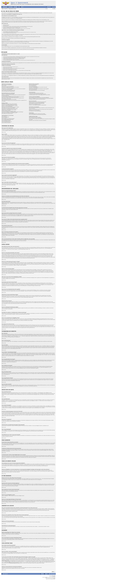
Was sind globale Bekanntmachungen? (8, 119)
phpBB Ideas (46, 552)
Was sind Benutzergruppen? (33, 86)
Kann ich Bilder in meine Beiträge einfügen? (8, 118)
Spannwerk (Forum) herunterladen (28, 49)
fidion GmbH (53, 575)
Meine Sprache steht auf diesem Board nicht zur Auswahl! (10, 97)
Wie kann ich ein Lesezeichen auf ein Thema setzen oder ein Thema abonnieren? (41, 109)
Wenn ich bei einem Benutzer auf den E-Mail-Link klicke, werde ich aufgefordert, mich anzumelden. (14, 101)
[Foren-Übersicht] (6, 3)
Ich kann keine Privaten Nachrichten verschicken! (36, 93)
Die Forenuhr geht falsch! (5, 95)
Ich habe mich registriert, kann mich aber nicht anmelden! (10, 87)
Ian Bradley (53, 576)
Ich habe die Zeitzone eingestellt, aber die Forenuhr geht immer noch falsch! (13, 96)
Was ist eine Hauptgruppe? (33, 89)
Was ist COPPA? (4, 85)
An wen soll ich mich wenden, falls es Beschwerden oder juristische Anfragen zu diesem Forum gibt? (42, 119)
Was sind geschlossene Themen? (7, 121)
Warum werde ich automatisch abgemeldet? (8, 90)
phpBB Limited (19, 215)
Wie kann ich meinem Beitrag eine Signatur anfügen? (9, 105)
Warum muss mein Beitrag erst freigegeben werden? (9, 112)
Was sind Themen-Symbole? (6, 122)
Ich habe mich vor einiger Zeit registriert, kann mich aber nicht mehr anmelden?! (13, 88)
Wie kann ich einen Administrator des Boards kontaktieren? (37, 120)
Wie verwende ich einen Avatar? (6, 98)
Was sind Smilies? (4, 117)
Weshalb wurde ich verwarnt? (6, 110)
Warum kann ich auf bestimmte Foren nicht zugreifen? (10, 108)
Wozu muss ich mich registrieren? (7, 84)
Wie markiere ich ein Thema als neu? (7, 113)
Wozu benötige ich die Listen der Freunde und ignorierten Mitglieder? (39, 97)
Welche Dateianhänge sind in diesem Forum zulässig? (37, 113)
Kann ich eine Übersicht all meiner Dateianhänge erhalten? (37, 114)
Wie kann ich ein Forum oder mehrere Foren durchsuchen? (37, 101)
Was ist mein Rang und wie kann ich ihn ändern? (9, 99)
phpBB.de (25, 215)
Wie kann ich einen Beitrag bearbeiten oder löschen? (9, 104)
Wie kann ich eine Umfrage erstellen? (7, 106)
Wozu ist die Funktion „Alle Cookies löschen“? (8, 91)
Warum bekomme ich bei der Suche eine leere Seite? (36, 103)
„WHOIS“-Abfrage (20, 558)
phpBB (46, 577)
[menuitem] (10, 7)
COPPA (53, 149)
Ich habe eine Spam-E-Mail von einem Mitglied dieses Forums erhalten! (39, 94)
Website (39, 43)
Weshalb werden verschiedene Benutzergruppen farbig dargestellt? (39, 88)
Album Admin (10, 67)
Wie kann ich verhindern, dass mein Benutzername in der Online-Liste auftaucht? (13, 94)
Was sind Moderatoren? (32, 85)
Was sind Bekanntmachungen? (6, 120)
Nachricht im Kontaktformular (20, 38)
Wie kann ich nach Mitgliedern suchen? (35, 104)
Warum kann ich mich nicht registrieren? (8, 86)
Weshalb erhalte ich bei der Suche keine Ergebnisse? (36, 102)
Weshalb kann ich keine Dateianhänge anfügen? (9, 109)
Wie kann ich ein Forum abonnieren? (34, 110)
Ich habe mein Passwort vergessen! (7, 89)
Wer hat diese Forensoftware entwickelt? (35, 117)
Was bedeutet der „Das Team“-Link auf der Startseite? (37, 90)
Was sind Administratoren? (33, 84)
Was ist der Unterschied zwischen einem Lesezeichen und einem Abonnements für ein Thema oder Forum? (41, 108)
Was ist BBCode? (4, 116)
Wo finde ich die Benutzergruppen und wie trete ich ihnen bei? (38, 87)
